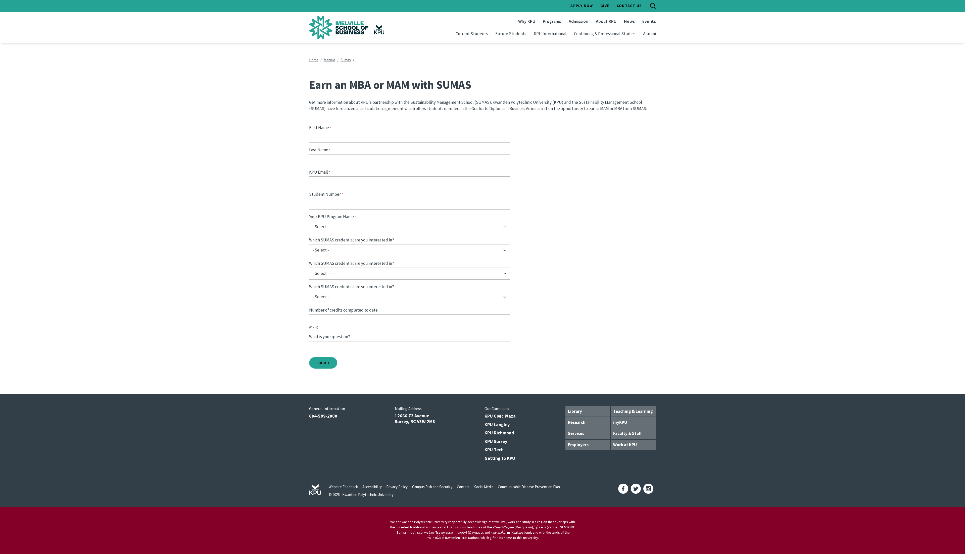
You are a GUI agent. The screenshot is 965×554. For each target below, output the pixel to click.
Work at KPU (625, 444)
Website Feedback (343, 486)
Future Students (510, 33)
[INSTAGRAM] (648, 489)
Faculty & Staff (627, 433)
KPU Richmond (499, 433)
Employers (578, 444)
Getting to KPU (500, 458)
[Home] (360, 27)
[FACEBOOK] (623, 489)
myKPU (620, 422)
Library (575, 411)
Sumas (346, 60)
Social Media (483, 486)
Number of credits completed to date (343, 310)
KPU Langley (497, 424)
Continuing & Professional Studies (605, 33)
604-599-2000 (323, 416)
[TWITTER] (636, 489)
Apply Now (581, 5)
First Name (319, 127)
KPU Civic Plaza (500, 416)
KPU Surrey (496, 441)
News (629, 21)
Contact (463, 486)
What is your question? (329, 336)
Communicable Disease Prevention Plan (529, 486)
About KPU (606, 21)
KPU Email (318, 172)
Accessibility (372, 486)
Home (313, 60)
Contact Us (629, 5)
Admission (578, 21)
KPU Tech (494, 449)
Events (649, 21)
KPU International (550, 33)
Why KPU (526, 21)
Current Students (472, 33)
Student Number (325, 194)
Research (577, 422)
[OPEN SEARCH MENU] (653, 6)
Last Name (318, 150)
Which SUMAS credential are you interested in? (351, 240)
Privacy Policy (397, 486)
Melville (329, 60)
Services (576, 433)
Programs (552, 21)
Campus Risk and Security (432, 486)
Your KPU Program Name (331, 216)
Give (604, 5)
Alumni (649, 33)
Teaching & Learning (633, 411)
